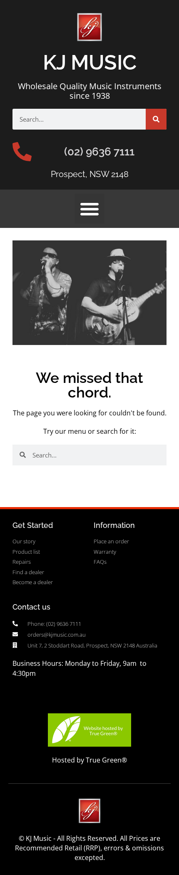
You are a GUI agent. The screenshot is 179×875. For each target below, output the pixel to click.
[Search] (156, 119)
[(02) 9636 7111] (22, 151)
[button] (89, 209)
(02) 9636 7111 (99, 151)
